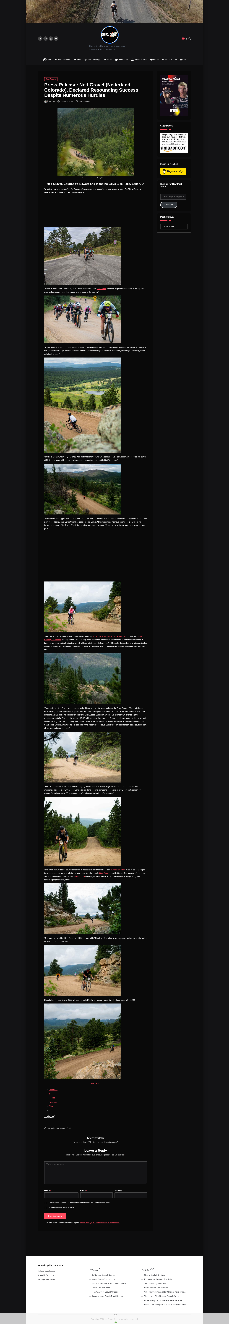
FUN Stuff (146, 1270)
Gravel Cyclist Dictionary (155, 1275)
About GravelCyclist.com (103, 1279)
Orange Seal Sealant (47, 1279)
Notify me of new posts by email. (62, 1208)
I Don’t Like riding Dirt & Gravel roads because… (166, 1305)
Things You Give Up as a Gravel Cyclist (162, 1296)
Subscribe (168, 205)
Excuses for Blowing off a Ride (158, 1279)
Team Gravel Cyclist (101, 1288)
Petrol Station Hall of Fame (156, 1288)
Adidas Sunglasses (46, 1271)
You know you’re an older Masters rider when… (165, 1292)
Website (118, 1191)
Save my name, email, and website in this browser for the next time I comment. (79, 1203)
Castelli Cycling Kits (47, 1275)
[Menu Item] (40, 38)
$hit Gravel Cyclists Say (155, 1283)
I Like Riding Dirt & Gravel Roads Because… (164, 1300)
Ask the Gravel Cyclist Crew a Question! (110, 1283)
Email (83, 1191)
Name (47, 1191)
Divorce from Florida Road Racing (107, 1296)
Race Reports (51, 79)
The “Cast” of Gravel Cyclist (104, 1292)
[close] (115, 1315)
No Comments (84, 101)
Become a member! (169, 164)
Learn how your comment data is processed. (100, 1223)
